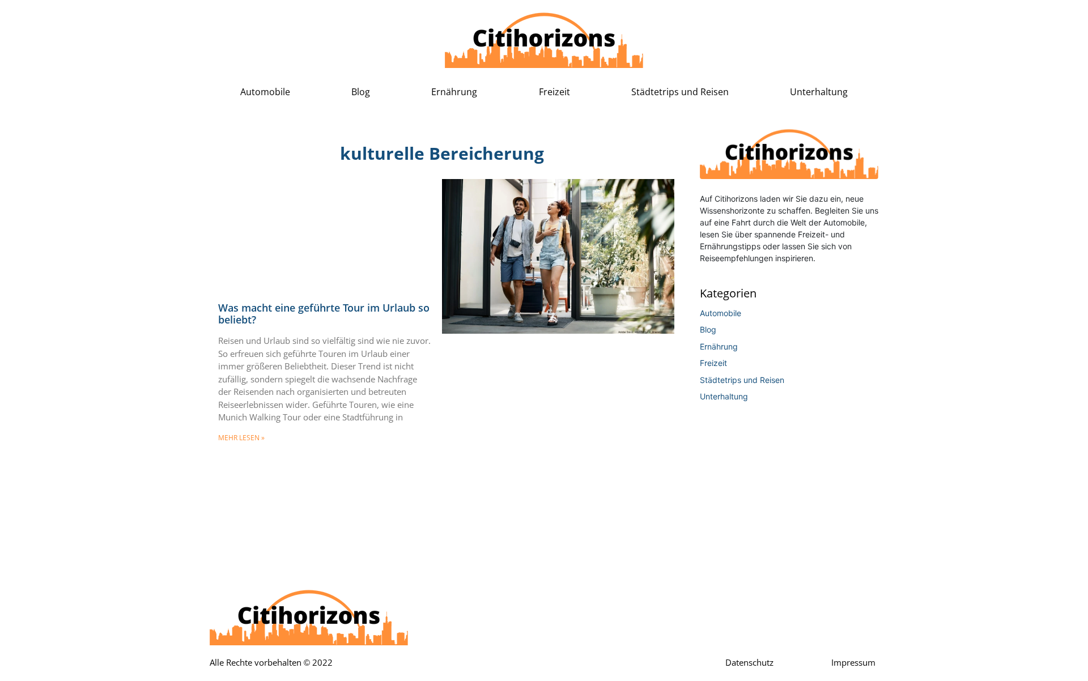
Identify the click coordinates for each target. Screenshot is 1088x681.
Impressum (853, 663)
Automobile (265, 92)
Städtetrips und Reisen (680, 92)
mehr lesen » (241, 437)
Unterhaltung (819, 92)
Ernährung (454, 92)
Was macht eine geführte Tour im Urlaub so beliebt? (324, 314)
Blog (360, 92)
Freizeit (554, 92)
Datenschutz (749, 663)
